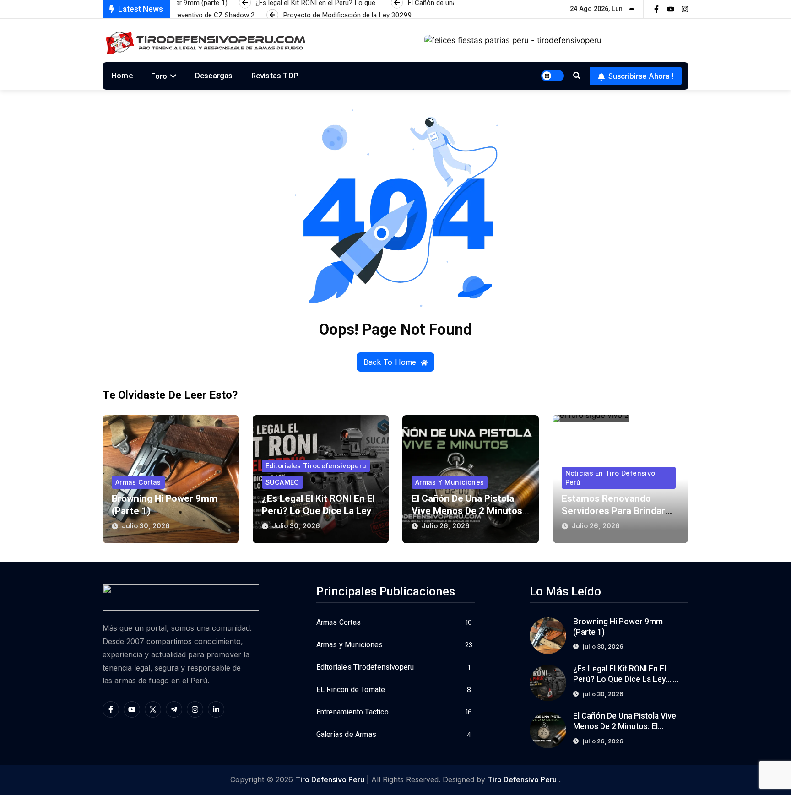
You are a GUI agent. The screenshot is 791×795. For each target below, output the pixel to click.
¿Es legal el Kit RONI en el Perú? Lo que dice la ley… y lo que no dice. (320, 511)
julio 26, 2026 (446, 526)
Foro (159, 76)
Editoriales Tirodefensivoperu (316, 466)
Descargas (214, 75)
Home (122, 75)
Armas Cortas (138, 482)
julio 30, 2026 (146, 526)
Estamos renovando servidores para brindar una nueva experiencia (613, 511)
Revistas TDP (274, 75)
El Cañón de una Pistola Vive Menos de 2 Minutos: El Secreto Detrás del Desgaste (625, 726)
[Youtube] (670, 9)
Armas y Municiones (449, 482)
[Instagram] (684, 9)
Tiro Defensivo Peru (329, 779)
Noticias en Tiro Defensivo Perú (610, 477)
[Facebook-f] (656, 9)
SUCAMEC (282, 482)
